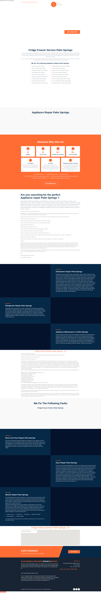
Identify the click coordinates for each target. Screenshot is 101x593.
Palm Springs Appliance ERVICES (39, 561)
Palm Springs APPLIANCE (29, 2)
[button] (40, 571)
